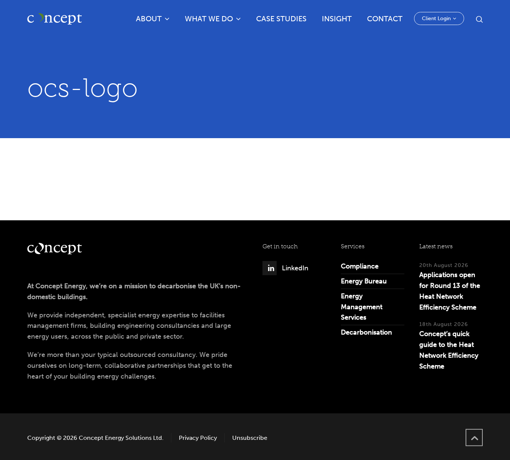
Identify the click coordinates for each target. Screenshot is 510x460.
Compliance (360, 266)
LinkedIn (295, 268)
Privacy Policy (198, 437)
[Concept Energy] (54, 18)
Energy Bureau (364, 281)
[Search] (478, 19)
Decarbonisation (366, 332)
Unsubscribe (249, 437)
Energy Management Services (361, 307)
